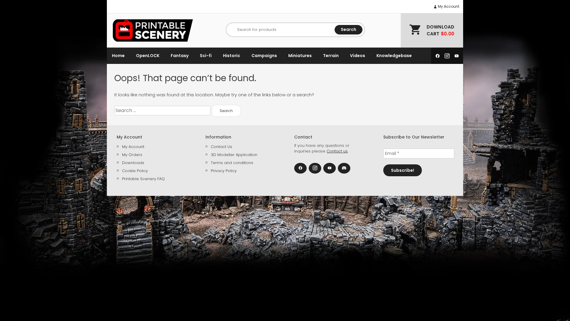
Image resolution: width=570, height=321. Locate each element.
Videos (357, 56)
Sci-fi (206, 56)
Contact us (337, 151)
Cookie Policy (135, 171)
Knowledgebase (394, 56)
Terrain (331, 56)
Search (348, 29)
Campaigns (264, 56)
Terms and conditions (232, 163)
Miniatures (300, 56)
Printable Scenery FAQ (143, 179)
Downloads (133, 163)
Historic (231, 56)
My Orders (132, 155)
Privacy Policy (224, 171)
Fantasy (180, 56)
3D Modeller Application (234, 155)
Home (118, 56)
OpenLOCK (147, 56)
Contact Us (221, 147)
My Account (448, 6)
